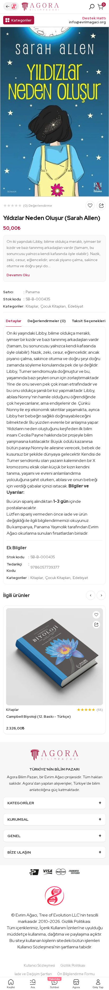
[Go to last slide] (90, 595)
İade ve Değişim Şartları (33, 974)
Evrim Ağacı (26, 915)
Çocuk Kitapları (53, 306)
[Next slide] (101, 595)
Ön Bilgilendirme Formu (76, 974)
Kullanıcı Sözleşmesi (35, 947)
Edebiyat (75, 306)
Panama (33, 291)
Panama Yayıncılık (50, 527)
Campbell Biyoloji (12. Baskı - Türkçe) (38, 716)
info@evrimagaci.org (87, 22)
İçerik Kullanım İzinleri (59, 928)
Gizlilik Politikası (76, 921)
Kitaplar (32, 306)
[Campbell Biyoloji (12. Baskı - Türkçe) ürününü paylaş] (96, 625)
